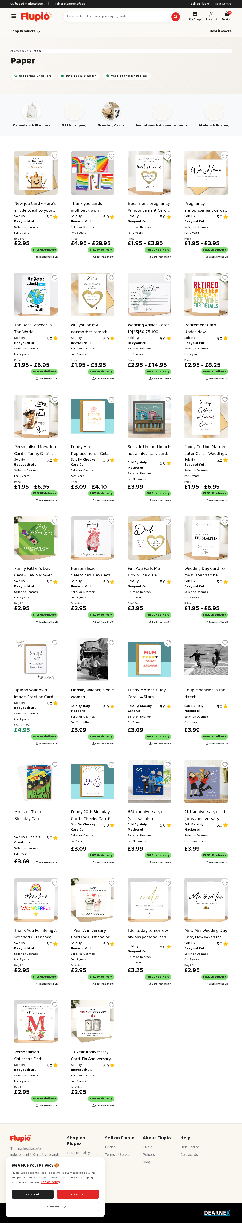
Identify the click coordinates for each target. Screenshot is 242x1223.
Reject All (33, 1194)
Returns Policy (78, 1153)
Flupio (147, 1147)
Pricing (110, 1147)
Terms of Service (118, 1155)
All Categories (19, 51)
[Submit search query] (175, 16)
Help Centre (223, 3)
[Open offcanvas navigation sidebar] (13, 16)
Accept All (78, 1194)
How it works (221, 31)
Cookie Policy (50, 1182)
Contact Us (189, 1155)
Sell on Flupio (200, 3)
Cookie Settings (55, 1206)
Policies (149, 1155)
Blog (146, 1162)
